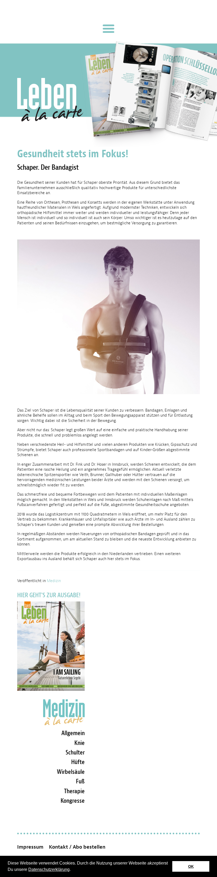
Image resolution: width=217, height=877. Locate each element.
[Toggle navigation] (108, 29)
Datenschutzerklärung (49, 869)
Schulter (75, 752)
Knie (79, 743)
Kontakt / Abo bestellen (77, 847)
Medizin (54, 580)
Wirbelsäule (71, 772)
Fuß (80, 781)
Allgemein (73, 733)
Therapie (74, 791)
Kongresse (73, 801)
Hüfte (78, 762)
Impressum (30, 847)
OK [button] (191, 866)
